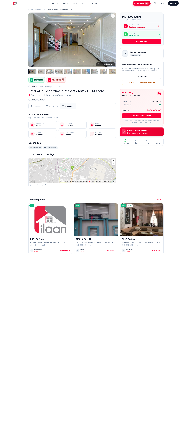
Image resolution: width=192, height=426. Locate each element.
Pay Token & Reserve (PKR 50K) (143, 82)
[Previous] (32, 40)
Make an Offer (142, 76)
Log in (163, 3)
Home (30, 10)
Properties (39, 10)
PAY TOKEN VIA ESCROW (141, 116)
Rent (54, 3)
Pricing (75, 3)
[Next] (112, 40)
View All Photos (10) (106, 64)
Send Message (141, 42)
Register (173, 3)
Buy (64, 3)
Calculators (95, 3)
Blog (84, 3)
